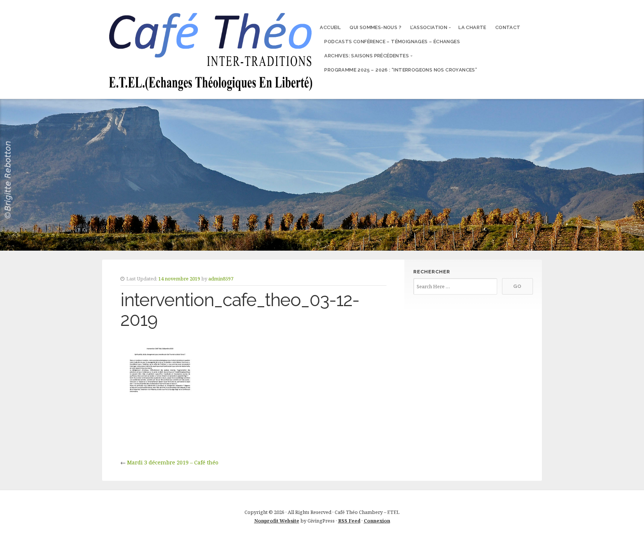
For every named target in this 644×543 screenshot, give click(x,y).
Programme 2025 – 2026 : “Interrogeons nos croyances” (400, 70)
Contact (508, 27)
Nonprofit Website (276, 520)
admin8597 (220, 278)
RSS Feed (349, 520)
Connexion (377, 520)
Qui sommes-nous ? (375, 27)
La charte (472, 27)
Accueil (330, 27)
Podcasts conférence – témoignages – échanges (392, 41)
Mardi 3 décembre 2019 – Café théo (172, 462)
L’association (428, 27)
